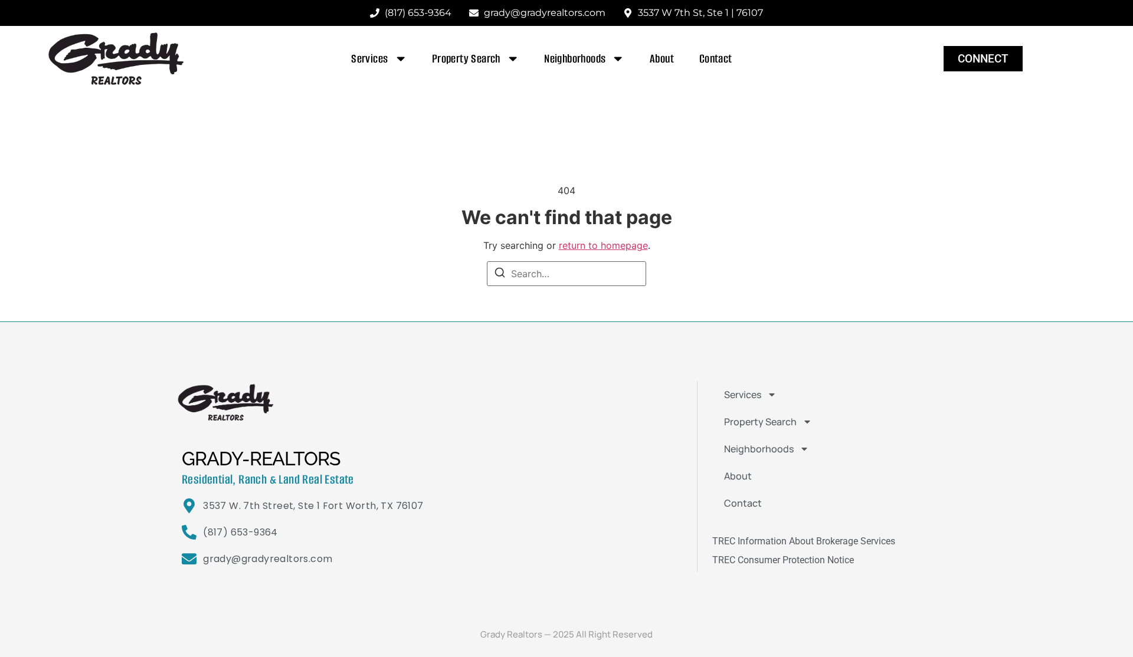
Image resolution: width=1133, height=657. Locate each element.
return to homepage (603, 245)
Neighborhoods (574, 59)
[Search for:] (566, 273)
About (662, 59)
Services (369, 59)
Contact (715, 59)
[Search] (499, 274)
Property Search (466, 59)
